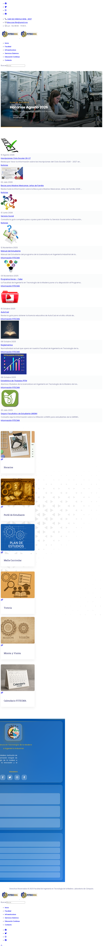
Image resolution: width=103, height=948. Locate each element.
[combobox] (15, 66)
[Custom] (6, 14)
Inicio (7, 43)
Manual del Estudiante (11, 251)
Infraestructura (10, 50)
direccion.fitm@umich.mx (17, 22)
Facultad (8, 47)
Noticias (4, 165)
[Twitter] (6, 7)
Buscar (3, 65)
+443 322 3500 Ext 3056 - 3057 (19, 19)
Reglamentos (7, 345)
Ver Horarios (18, 117)
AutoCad (5, 312)
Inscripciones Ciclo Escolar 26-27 (16, 158)
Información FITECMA (10, 258)
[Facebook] (6, 3)
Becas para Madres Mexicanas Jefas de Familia (22, 185)
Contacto (8, 60)
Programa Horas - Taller (12, 279)
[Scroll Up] (1, 945)
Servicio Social (7, 216)
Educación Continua (12, 57)
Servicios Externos (12, 53)
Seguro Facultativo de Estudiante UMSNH (19, 413)
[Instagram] (5, 10)
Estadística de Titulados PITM (14, 380)
